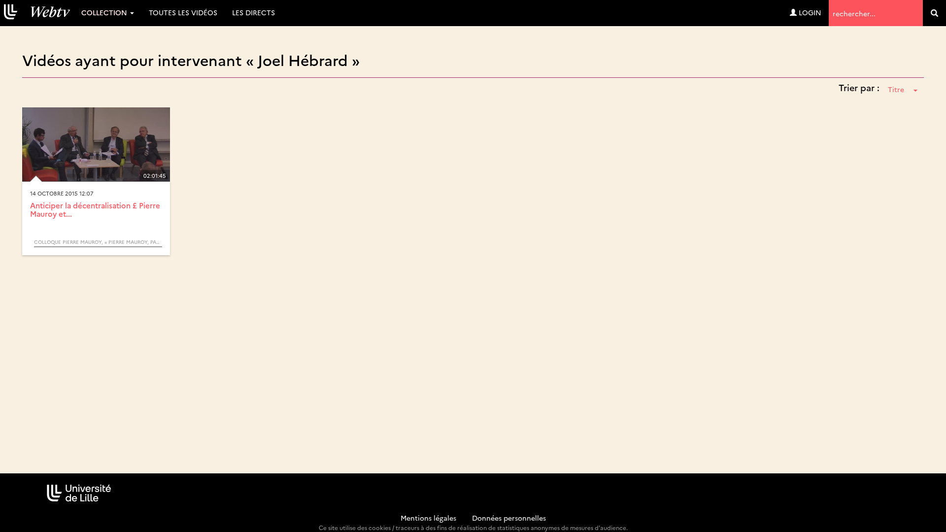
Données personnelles (509, 518)
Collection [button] (105, 12)
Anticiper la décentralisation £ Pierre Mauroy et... (95, 209)
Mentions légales (428, 518)
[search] (934, 13)
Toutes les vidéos (183, 12)
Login (809, 12)
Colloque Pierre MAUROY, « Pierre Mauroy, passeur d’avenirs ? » (98, 241)
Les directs (253, 12)
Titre (896, 89)
